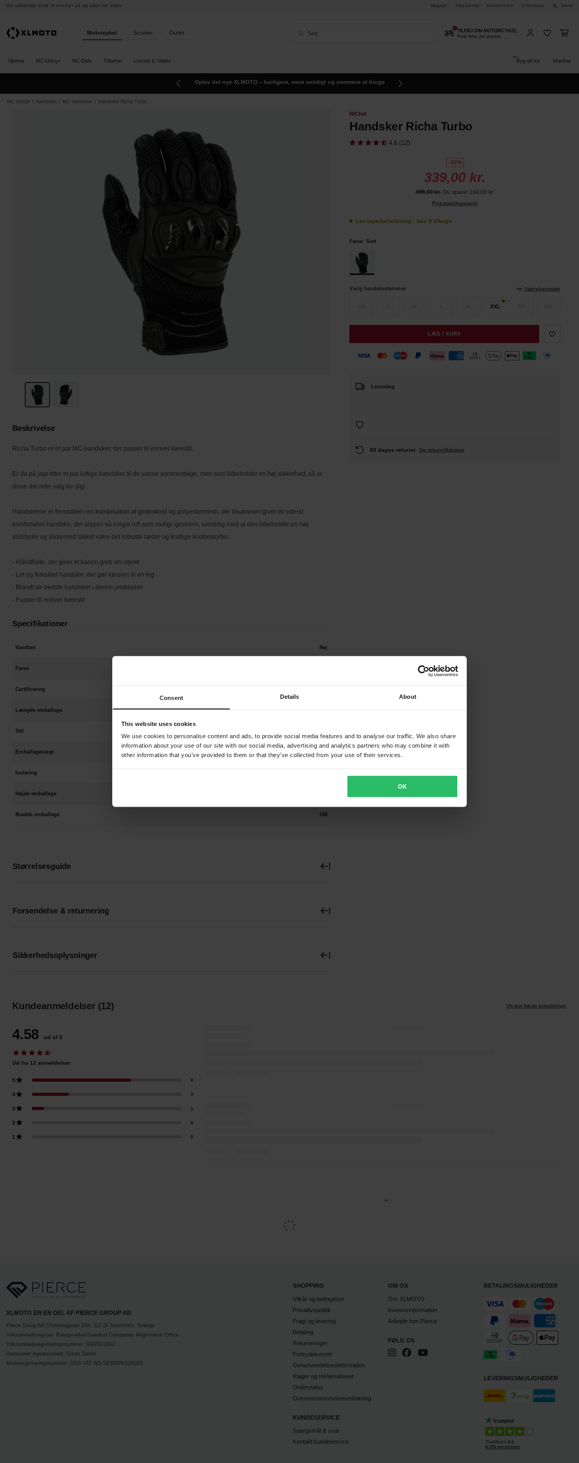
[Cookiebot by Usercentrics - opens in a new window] (423, 671)
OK (402, 786)
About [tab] (407, 696)
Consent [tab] (171, 697)
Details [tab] (289, 696)
